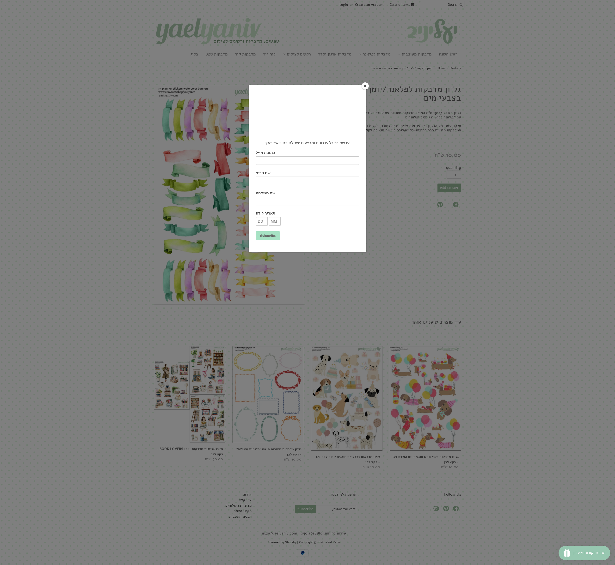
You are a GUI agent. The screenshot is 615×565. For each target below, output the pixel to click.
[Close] (365, 86)
